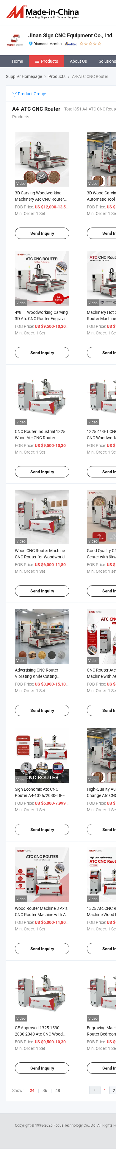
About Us (78, 61)
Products (49, 61)
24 (32, 1090)
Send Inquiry (42, 233)
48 (57, 1090)
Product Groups (32, 93)
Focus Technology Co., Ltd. (75, 1125)
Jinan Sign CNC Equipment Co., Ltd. (71, 35)
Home (17, 61)
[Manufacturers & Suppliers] (43, 12)
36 (45, 1090)
